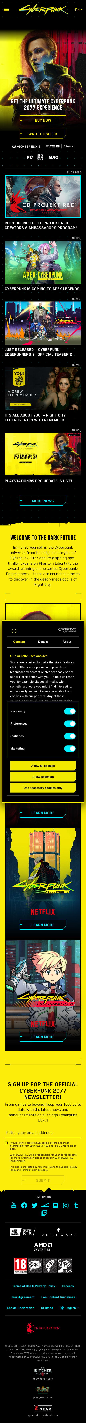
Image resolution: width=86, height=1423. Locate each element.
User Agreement (23, 1297)
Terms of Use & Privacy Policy (33, 1286)
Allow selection (43, 776)
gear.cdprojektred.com (43, 1415)
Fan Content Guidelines (58, 1297)
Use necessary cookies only (43, 787)
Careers (68, 1286)
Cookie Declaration (20, 1308)
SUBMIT (43, 1180)
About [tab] (67, 641)
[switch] (70, 723)
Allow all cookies (43, 765)
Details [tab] (43, 641)
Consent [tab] (19, 641)
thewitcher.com (43, 1378)
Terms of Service (31, 1169)
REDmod (47, 1308)
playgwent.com (43, 1397)
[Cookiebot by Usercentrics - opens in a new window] (59, 630)
